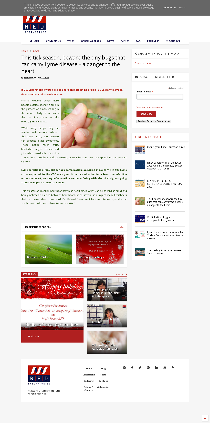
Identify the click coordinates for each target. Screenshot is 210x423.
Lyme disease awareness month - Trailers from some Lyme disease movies (165, 235)
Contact (103, 380)
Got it (183, 7)
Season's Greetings (91, 257)
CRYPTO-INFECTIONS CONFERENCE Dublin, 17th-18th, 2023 (164, 183)
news (36, 50)
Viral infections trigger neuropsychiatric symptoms (162, 219)
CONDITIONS (53, 41)
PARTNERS (153, 41)
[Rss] (173, 367)
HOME (36, 41)
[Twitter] (140, 367)
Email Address (144, 91)
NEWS (110, 41)
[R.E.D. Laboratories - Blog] (34, 34)
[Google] (124, 367)
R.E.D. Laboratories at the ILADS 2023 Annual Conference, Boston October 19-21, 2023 (164, 165)
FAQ (138, 41)
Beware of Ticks (37, 257)
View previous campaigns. (150, 107)
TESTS (70, 41)
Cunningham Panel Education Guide (166, 146)
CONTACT (174, 41)
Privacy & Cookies (89, 389)
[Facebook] (132, 367)
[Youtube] (164, 367)
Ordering (89, 380)
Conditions (89, 374)
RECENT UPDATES (150, 137)
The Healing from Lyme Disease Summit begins (164, 252)
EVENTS (125, 41)
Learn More (169, 7)
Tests (103, 374)
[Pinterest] (148, 367)
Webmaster (103, 387)
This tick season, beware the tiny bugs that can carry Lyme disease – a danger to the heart (166, 201)
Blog (103, 368)
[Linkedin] (156, 367)
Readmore (33, 336)
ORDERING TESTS (91, 41)
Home (24, 50)
